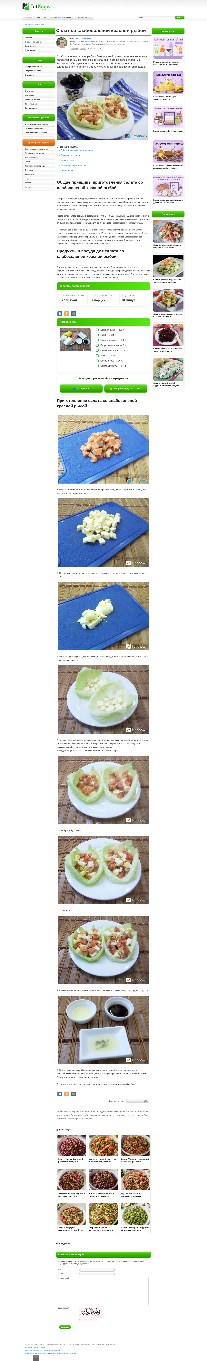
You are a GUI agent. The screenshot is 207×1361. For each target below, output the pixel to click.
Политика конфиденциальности (36, 1353)
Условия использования (68, 1353)
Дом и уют (29, 91)
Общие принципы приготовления (77, 150)
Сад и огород (31, 108)
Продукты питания (33, 67)
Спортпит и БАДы (33, 71)
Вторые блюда (31, 157)
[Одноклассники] (66, 313)
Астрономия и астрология (36, 124)
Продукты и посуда (70, 155)
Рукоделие (29, 95)
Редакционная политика (33, 1350)
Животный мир (32, 104)
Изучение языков (32, 100)
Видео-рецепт (67, 170)
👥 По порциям (81, 388)
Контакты (44, 1347)
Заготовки (29, 174)
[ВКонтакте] (59, 313)
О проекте (29, 1347)
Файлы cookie (54, 1353)
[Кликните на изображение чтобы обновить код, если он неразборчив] (90, 1318)
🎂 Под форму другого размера (126, 388)
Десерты (28, 183)
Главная (28, 18)
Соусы (28, 178)
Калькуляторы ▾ (85, 18)
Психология (30, 50)
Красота (28, 38)
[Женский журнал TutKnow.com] (39, 7)
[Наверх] (36, 1358)
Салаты (43, 24)
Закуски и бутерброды (35, 166)
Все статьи (41, 18)
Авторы (36, 1347)
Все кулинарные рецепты (62, 18)
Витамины (29, 75)
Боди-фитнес (30, 46)
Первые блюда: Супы (34, 153)
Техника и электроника (35, 129)
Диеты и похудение (33, 42)
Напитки (28, 187)
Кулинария (35, 24)
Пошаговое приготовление (73, 165)
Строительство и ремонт (36, 133)
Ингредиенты (67, 160)
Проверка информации (52, 1350)
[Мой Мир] (73, 313)
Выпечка (29, 170)
